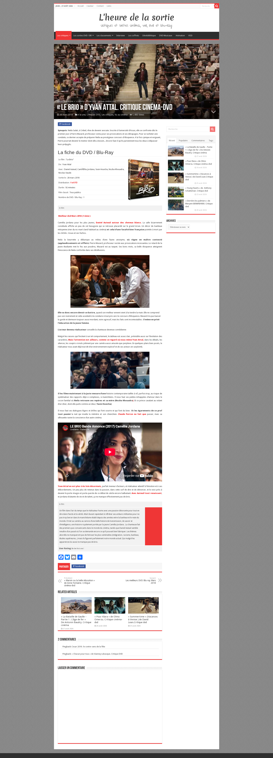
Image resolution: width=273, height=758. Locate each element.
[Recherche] (216, 6)
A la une (69, 101)
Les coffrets (133, 35)
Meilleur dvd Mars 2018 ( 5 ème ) (74, 216)
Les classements (104, 35)
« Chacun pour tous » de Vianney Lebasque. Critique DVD (97, 654)
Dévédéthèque (149, 35)
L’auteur (90, 6)
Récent (172, 140)
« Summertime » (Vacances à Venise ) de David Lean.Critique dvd (143, 619)
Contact (100, 6)
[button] (109, 370)
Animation (180, 35)
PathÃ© (74, 182)
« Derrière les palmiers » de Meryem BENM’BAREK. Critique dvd (199, 204)
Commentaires (198, 140)
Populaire (183, 140)
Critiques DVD (93, 114)
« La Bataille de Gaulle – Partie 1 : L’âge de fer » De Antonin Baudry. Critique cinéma (76, 621)
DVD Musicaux (165, 35)
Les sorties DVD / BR (82, 35)
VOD (190, 35)
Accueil (81, 6)
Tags (211, 140)
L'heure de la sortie (136, 17)
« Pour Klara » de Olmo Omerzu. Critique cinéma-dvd (108, 619)
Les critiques (62, 35)
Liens (109, 6)
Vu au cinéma (121, 114)
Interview (120, 35)
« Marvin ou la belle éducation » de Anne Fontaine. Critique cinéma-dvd (79, 582)
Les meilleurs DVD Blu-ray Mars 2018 (141, 580)
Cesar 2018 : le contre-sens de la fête (88, 646)
